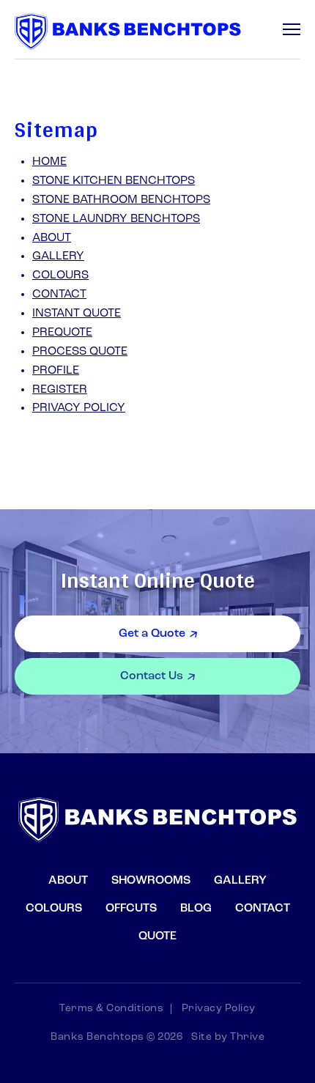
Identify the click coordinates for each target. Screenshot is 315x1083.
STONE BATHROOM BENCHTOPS (121, 200)
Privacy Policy (219, 1009)
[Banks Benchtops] (128, 31)
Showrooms (150, 881)
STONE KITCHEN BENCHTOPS (113, 181)
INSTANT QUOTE (76, 313)
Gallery (240, 881)
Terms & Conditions (111, 1009)
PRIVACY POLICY (78, 408)
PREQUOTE (62, 333)
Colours (54, 908)
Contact (262, 908)
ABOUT (51, 238)
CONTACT (59, 294)
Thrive (247, 1037)
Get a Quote (152, 634)
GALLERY (58, 256)
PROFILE (55, 371)
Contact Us (151, 676)
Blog (196, 908)
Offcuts (131, 908)
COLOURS (60, 275)
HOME (49, 162)
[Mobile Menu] (291, 29)
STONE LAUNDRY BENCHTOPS (116, 219)
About (68, 881)
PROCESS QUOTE (79, 352)
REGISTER (59, 390)
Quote (157, 936)
